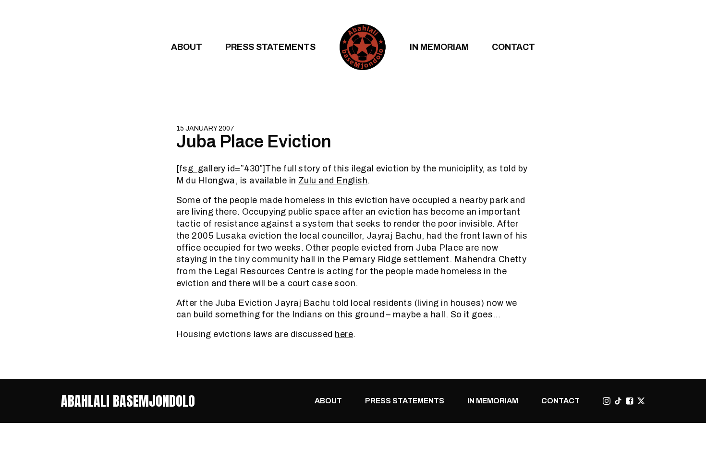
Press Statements (270, 46)
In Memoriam (439, 46)
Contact (513, 46)
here (344, 333)
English (351, 180)
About (186, 46)
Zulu (308, 180)
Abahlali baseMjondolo (128, 401)
